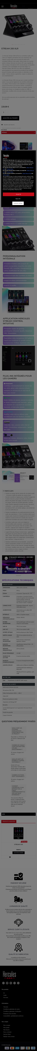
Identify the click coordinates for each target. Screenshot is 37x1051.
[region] (18, 178)
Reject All (18, 198)
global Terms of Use (26, 173)
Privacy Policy (10, 169)
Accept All (18, 194)
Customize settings (18, 203)
